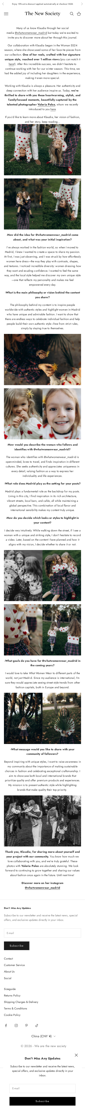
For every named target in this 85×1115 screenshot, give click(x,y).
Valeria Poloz (46, 104)
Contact (8, 959)
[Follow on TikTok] (37, 1025)
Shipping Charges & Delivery (21, 1002)
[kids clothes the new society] (42, 630)
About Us (9, 971)
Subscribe (43, 1101)
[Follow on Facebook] (6, 1025)
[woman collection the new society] (42, 359)
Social (7, 978)
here (11, 64)
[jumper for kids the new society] (42, 149)
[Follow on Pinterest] (26, 1025)
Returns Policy (12, 995)
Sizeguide (10, 989)
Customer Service (14, 965)
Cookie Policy (12, 1015)
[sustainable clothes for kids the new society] (42, 718)
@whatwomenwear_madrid (31, 33)
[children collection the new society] (42, 204)
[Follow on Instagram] (16, 1025)
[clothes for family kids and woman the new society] (42, 575)
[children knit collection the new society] (42, 413)
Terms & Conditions (15, 1008)
